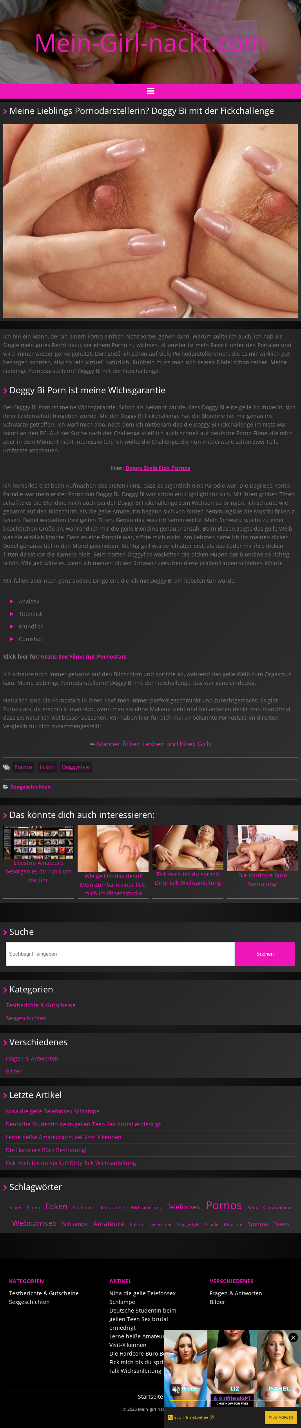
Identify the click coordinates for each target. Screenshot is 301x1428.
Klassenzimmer (278, 1207)
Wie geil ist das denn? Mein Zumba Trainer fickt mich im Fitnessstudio (113, 884)
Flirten (33, 1207)
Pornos (24, 767)
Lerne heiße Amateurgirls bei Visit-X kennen (63, 1137)
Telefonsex (183, 1206)
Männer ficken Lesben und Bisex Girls (154, 743)
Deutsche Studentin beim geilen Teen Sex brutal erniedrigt (83, 1124)
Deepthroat (160, 1224)
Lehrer (15, 1207)
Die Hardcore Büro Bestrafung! (262, 880)
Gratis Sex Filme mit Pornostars (84, 656)
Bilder (14, 1071)
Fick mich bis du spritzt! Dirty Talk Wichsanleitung (188, 878)
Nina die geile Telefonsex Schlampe (53, 1111)
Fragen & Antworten (32, 1058)
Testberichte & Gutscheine (41, 1005)
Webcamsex (34, 1223)
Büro (252, 1207)
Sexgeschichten (31, 786)
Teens (281, 1224)
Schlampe (75, 1224)
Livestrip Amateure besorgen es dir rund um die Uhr (38, 871)
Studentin (83, 1207)
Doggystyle (76, 767)
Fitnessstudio (111, 1207)
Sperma (258, 1224)
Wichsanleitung (146, 1207)
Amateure (108, 1223)
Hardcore (233, 1224)
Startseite (150, 1396)
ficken (47, 767)
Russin (136, 1224)
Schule (211, 1224)
